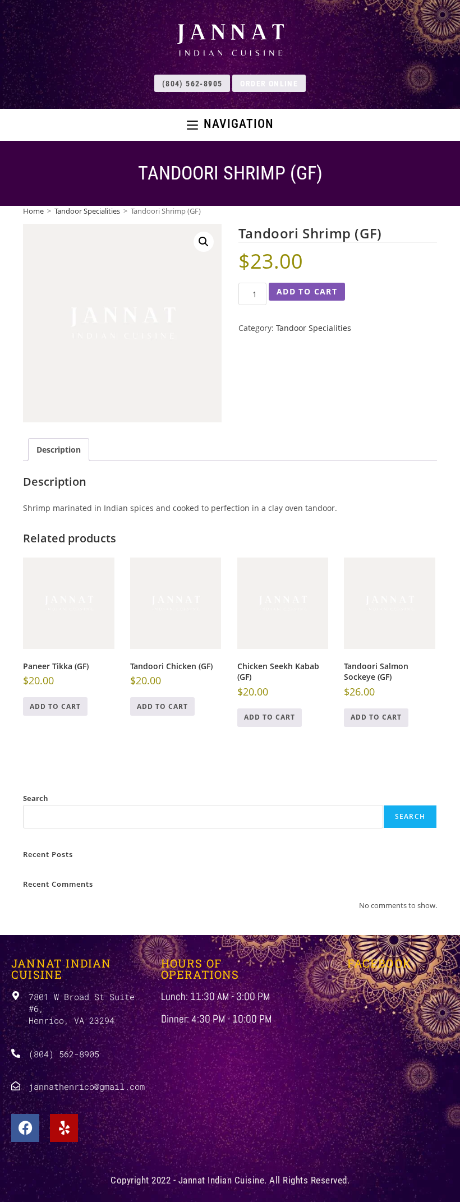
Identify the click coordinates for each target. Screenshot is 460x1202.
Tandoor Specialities (87, 211)
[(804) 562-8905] (15, 1053)
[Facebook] (25, 1128)
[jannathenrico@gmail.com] (15, 1085)
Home (33, 211)
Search (35, 798)
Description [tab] (58, 449)
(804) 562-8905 (192, 83)
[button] (204, 242)
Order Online (269, 83)
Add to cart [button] (55, 706)
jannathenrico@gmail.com (87, 1086)
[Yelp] (64, 1128)
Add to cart (307, 291)
